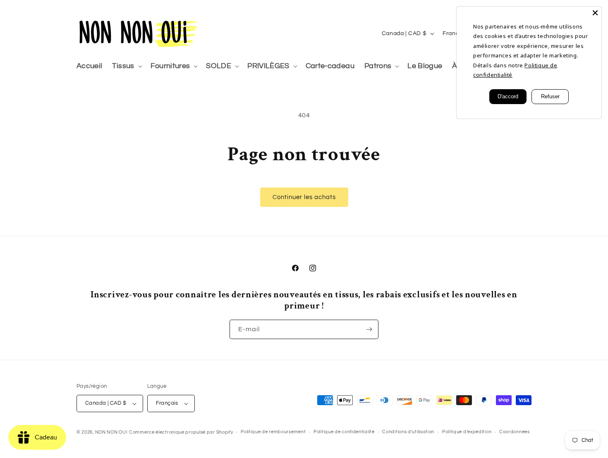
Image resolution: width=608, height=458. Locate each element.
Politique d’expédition (466, 432)
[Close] (595, 13)
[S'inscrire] (369, 329)
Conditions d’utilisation (408, 432)
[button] (126, 66)
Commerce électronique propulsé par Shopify (181, 432)
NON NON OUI (111, 432)
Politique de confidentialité (344, 432)
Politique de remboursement (273, 432)
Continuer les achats (304, 197)
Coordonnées (514, 432)
